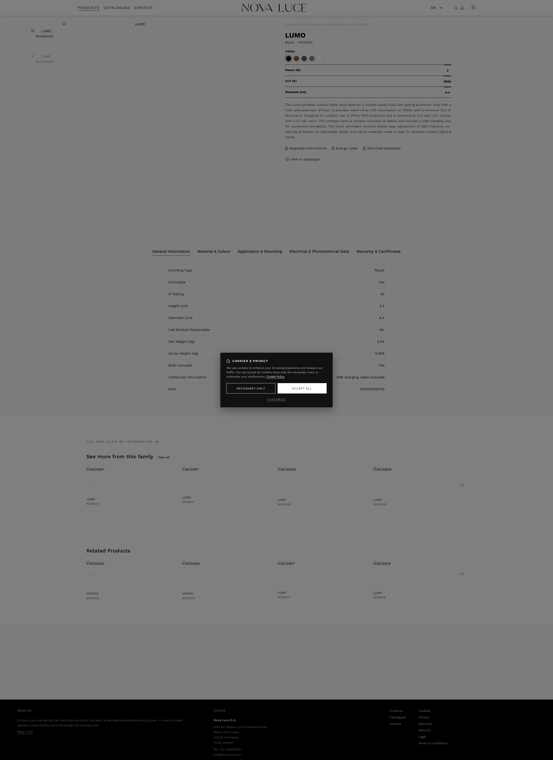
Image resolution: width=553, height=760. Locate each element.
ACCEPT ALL (302, 388)
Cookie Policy (275, 376)
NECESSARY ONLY (251, 388)
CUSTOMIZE (276, 399)
